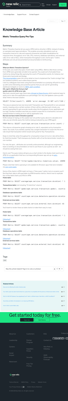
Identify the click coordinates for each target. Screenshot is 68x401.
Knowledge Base (9, 14)
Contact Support (34, 14)
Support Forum (21, 14)
